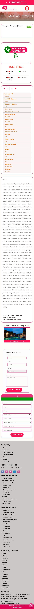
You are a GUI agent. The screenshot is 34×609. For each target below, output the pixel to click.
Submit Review (14, 390)
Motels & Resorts (7, 517)
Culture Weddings (8, 454)
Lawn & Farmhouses (8, 512)
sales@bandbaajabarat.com (11, 603)
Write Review (10, 375)
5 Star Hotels (6, 528)
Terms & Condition (8, 452)
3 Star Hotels (6, 524)
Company (5, 450)
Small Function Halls (8, 514)
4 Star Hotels (6, 533)
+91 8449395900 (13, 3)
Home (4, 447)
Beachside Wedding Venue (10, 519)
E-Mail (9, 361)
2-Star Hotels (6, 542)
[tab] (4, 88)
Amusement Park (7, 537)
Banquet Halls (6, 510)
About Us (25, 3)
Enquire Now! (17, 434)
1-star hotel (6, 547)
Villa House (6, 544)
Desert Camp (6, 521)
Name (9, 355)
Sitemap (5, 459)
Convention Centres (8, 540)
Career (5, 457)
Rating (9, 368)
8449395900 (9, 465)
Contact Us (6, 461)
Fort (4, 535)
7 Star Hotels (6, 526)
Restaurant (6, 530)
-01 (15, 465)
